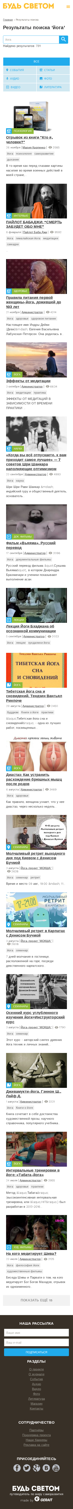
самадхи (13, 244)
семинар (22, 877)
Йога (17, 374)
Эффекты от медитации (28, 381)
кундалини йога (39, 642)
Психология (23, 131)
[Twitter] (26, 1468)
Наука (18, 448)
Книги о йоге (29, 712)
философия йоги (27, 1265)
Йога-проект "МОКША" (36, 868)
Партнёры (36, 1430)
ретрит (35, 877)
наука (20, 480)
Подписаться (36, 1352)
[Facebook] (17, 1468)
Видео (36, 1389)
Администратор (32, 312)
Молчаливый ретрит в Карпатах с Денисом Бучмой (35, 933)
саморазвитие (44, 153)
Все (36, 61)
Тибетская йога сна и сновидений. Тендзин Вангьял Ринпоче (34, 696)
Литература (36, 1399)
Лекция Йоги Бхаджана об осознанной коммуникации (31, 628)
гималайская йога (28, 238)
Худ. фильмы (22, 1247)
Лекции (19, 620)
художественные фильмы (24, 1271)
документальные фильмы (33, 559)
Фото (36, 1394)
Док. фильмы (23, 536)
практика (40, 392)
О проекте (36, 1369)
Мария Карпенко (34, 147)
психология (24, 153)
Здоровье (20, 291)
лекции (21, 642)
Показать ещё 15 (36, 1300)
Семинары (20, 847)
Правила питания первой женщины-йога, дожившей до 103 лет (33, 302)
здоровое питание (43, 318)
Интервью (21, 215)
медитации (50, 238)
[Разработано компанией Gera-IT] (43, 1500)
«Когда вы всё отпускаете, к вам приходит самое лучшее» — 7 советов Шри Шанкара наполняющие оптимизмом (36, 462)
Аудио (36, 1384)
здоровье (22, 318)
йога (10, 153)
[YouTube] (56, 1468)
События (36, 1379)
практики (47, 712)
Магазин (36, 1404)
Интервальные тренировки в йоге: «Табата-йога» (33, 1172)
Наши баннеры (36, 1440)
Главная (8, 19)
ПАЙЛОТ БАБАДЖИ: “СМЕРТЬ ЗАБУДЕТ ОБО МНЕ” (34, 224)
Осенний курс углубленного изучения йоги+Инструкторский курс (35, 1017)
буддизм (12, 712)
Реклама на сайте (36, 1445)
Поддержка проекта (36, 1435)
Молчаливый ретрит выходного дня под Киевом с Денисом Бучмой (35, 858)
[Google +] (36, 1468)
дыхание (13, 159)
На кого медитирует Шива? (31, 1253)
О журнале (36, 1374)
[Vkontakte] (46, 1468)
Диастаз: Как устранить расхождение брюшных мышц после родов (34, 779)
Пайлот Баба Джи (35, 232)
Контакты (36, 1408)
